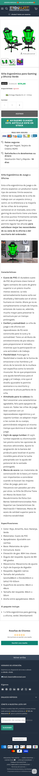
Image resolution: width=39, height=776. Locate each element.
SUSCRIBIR (7, 728)
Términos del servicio (18, 767)
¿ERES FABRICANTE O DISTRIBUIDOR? (18, 764)
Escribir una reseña (19, 643)
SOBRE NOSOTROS (27, 758)
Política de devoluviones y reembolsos (19, 769)
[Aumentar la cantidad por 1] (19, 105)
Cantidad (4, 100)
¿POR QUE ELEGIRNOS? (25, 760)
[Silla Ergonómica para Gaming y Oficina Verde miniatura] (4, 61)
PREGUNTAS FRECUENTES (11, 758)
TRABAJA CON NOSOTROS (18, 762)
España (19, 739)
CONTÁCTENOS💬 (10, 760)
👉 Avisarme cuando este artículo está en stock (19, 123)
